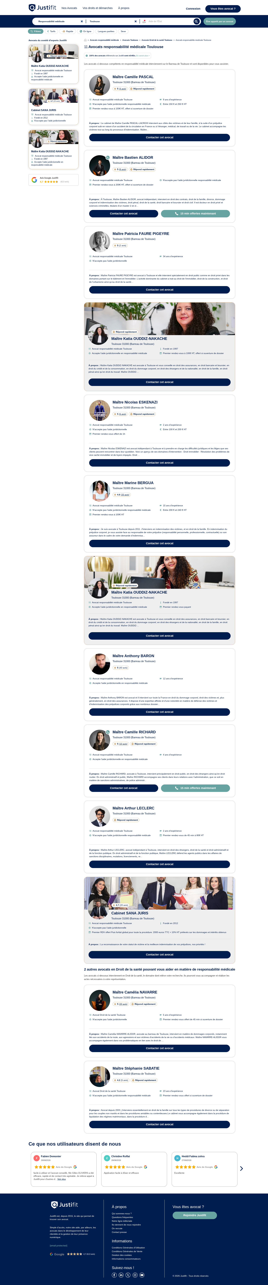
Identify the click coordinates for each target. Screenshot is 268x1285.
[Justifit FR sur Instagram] (136, 1275)
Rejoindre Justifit (194, 1215)
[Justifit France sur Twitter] (128, 1275)
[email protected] (58, 1245)
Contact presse (119, 1232)
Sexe (123, 31)
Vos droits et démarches (98, 8)
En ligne (87, 31)
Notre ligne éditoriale (122, 1221)
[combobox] (58, 21)
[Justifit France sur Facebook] (115, 1275)
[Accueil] (87, 40)
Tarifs (52, 31)
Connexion (193, 8)
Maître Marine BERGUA (133, 483)
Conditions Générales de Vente (127, 1251)
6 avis (122, 414)
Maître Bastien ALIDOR (133, 157)
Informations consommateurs (126, 1259)
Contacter (159, 137)
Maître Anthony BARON (133, 656)
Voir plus (61, 1179)
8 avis (122, 169)
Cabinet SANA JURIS (129, 913)
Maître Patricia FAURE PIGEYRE (141, 234)
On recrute (117, 1228)
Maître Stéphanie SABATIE (136, 1068)
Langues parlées (106, 31)
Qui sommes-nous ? (122, 1213)
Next (242, 1168)
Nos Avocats (69, 8)
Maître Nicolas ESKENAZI (135, 402)
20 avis (125, 494)
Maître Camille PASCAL (133, 77)
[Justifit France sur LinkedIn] (122, 1275)
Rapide (69, 31)
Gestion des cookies (122, 1255)
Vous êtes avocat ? (223, 8)
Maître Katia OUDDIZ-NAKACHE (139, 338)
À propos (123, 8)
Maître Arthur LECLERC (133, 808)
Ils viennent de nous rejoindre (126, 1224)
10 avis (123, 744)
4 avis (122, 88)
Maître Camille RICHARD (134, 732)
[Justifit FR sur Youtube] (142, 1275)
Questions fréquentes (122, 1217)
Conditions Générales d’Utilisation (128, 1247)
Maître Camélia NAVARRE (135, 992)
